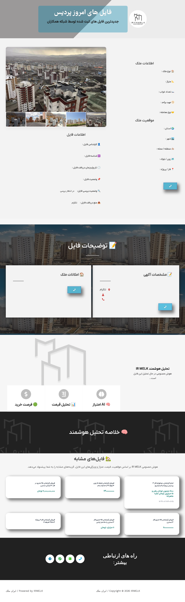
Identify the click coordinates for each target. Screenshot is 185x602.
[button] (170, 186)
